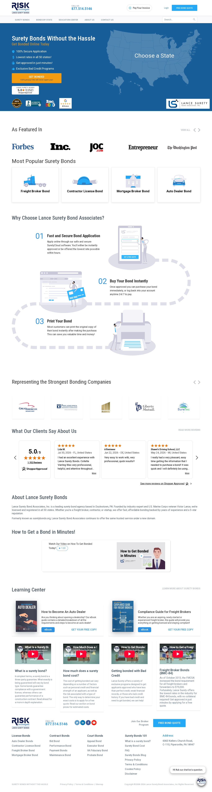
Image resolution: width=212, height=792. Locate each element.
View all (185, 130)
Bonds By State (44, 20)
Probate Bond (95, 755)
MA (200, 39)
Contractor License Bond (26, 745)
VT (189, 35)
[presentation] (194, 130)
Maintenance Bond (60, 755)
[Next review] (197, 457)
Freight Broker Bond (23, 750)
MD (194, 52)
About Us (89, 20)
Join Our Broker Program (140, 723)
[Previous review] (15, 457)
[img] (34, 458)
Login (166, 8)
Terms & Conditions (136, 764)
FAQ (127, 750)
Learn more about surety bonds (181, 588)
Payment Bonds (58, 750)
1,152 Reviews (34, 462)
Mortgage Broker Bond (25, 755)
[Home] (20, 7)
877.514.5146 (82, 9)
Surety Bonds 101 (136, 735)
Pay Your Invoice (141, 8)
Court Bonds (95, 735)
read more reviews (189, 430)
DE (194, 49)
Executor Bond (95, 745)
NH (191, 32)
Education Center (68, 20)
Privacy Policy (133, 759)
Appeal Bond (94, 741)
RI (199, 41)
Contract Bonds (60, 735)
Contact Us (107, 20)
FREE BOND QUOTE (169, 722)
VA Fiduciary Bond (97, 750)
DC (193, 54)
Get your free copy (84, 629)
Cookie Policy (133, 769)
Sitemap (99, 784)
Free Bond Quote (184, 8)
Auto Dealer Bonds (22, 741)
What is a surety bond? (138, 741)
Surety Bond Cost (135, 745)
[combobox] (179, 20)
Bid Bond (55, 741)
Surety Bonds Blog (135, 755)
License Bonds (21, 735)
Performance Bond (60, 745)
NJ (195, 47)
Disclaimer (131, 773)
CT (199, 43)
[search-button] (194, 19)
